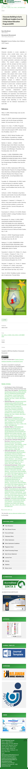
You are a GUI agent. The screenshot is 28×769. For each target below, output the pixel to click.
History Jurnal (8, 568)
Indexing (7, 561)
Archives (8, 6)
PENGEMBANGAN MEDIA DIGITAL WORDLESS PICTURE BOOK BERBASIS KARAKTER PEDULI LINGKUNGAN (15, 490)
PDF (5, 320)
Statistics (7, 564)
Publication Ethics (9, 536)
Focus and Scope (9, 532)
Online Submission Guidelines (12, 543)
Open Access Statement (11, 554)
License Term (8, 557)
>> (11, 509)
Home (3, 6)
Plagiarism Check (9, 547)
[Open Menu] (1, 1)
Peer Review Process (10, 529)
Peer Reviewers (9, 525)
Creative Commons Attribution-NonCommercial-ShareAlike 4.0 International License (9, 759)
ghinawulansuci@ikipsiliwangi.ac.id (10, 754)
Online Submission (9, 540)
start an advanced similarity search (17, 513)
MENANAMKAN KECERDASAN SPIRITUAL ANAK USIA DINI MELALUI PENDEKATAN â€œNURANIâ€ (15, 392)
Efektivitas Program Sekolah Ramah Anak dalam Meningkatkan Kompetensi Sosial (14, 443)
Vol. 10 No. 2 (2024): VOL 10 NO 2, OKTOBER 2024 (13, 7)
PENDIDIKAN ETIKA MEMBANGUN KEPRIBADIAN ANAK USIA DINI (15, 419)
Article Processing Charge (11, 550)
